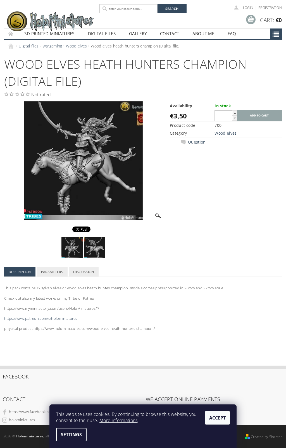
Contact (169, 33)
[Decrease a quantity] (234, 118)
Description (20, 272)
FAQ (232, 33)
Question (197, 142)
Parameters (52, 272)
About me (203, 33)
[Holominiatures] (50, 21)
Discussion (83, 272)
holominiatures (22, 419)
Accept (217, 418)
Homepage (11, 34)
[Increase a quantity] (234, 113)
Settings (71, 435)
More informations (118, 420)
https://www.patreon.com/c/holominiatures (40, 318)
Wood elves (225, 133)
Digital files (102, 33)
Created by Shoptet (266, 436)
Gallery (138, 33)
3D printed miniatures (49, 33)
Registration (270, 7)
